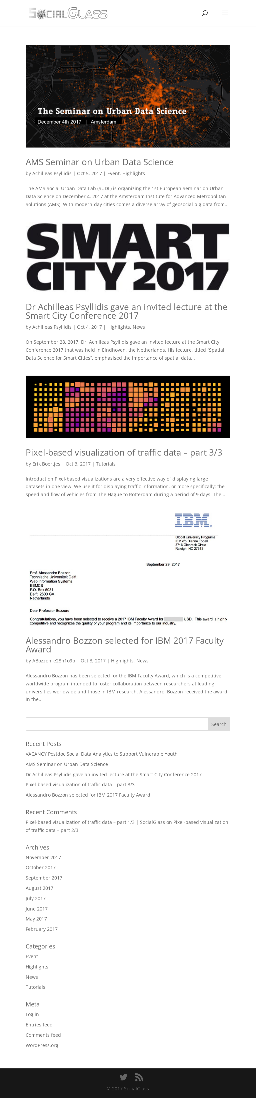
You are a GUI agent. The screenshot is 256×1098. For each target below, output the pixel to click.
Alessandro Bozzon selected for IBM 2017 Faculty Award (125, 644)
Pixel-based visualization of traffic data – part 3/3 (124, 452)
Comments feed (43, 1035)
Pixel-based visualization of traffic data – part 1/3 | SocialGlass (95, 822)
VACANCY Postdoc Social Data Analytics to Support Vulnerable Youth (102, 754)
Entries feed (39, 1024)
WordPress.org (42, 1045)
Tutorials (106, 464)
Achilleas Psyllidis (52, 173)
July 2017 (36, 898)
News (139, 327)
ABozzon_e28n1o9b (53, 660)
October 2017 (41, 867)
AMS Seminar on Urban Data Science (100, 162)
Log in (32, 1014)
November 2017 (43, 857)
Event (113, 173)
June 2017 (37, 909)
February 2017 (42, 929)
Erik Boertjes (46, 464)
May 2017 (36, 918)
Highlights (133, 173)
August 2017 (39, 888)
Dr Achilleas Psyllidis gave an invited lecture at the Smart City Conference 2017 (127, 311)
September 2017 (44, 878)
